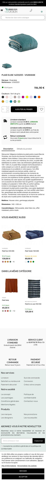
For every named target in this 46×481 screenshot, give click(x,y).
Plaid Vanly (5, 300)
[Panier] (40, 10)
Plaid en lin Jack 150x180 (33, 304)
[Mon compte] (34, 10)
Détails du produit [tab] (24, 149)
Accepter (23, 477)
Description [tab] (8, 149)
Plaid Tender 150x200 (32, 251)
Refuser (23, 471)
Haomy (4, 297)
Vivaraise (13, 80)
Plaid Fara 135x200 (8, 251)
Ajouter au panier (24, 109)
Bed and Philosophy (31, 301)
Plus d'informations (9, 466)
